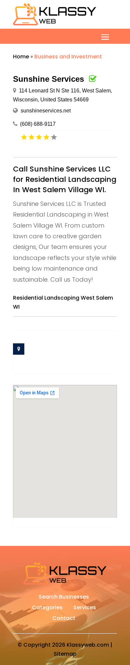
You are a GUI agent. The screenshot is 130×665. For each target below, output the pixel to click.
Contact (63, 619)
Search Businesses (64, 598)
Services (84, 608)
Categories (47, 608)
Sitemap (65, 654)
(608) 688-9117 (38, 124)
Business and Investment (68, 56)
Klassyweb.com (88, 645)
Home (21, 56)
